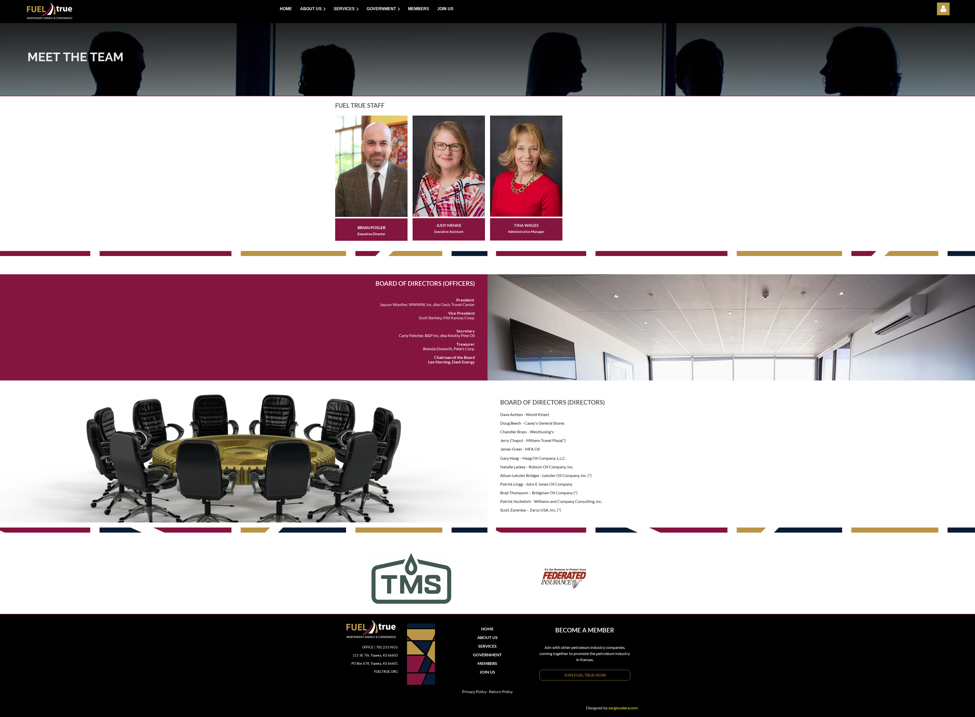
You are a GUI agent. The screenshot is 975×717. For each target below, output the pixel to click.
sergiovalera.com (623, 707)
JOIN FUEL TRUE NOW (585, 675)
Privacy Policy (474, 691)
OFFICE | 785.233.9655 (380, 647)
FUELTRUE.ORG (386, 672)
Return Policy (501, 691)
